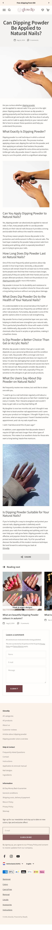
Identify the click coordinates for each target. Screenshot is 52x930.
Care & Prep (7, 889)
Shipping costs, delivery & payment (16, 797)
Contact (6, 757)
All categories (8, 716)
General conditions (10, 793)
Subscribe (26, 837)
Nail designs (7, 770)
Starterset (7, 879)
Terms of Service (18, 646)
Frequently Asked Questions (14, 752)
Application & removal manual (15, 766)
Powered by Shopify (20, 917)
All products (7, 720)
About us (6, 725)
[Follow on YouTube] (18, 856)
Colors (5, 884)
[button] (42, 10)
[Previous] (3, 2)
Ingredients (7, 775)
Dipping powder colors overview (15, 739)
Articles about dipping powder (15, 734)
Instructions (7, 761)
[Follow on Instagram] (11, 856)
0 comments (34, 40)
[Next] (48, 2)
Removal (6, 894)
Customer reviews (10, 729)
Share (28, 557)
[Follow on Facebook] (4, 856)
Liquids (5, 899)
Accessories (7, 904)
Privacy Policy (8, 806)
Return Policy (8, 802)
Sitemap (6, 811)
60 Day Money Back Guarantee (14, 788)
